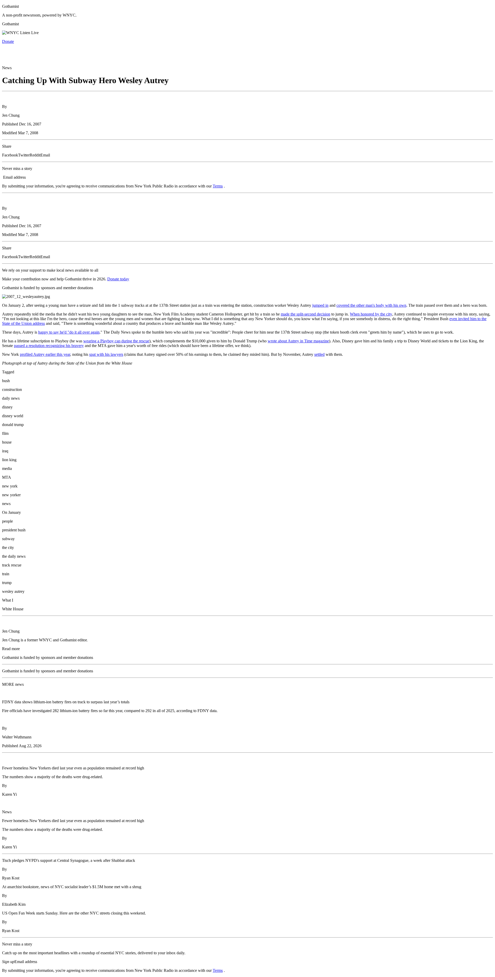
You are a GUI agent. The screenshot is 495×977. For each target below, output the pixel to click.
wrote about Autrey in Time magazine (298, 341)
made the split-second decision (305, 314)
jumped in (320, 305)
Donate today (118, 279)
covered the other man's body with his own (371, 305)
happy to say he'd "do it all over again (69, 332)
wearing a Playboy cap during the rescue (116, 341)
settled (319, 354)
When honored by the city (371, 314)
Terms (218, 186)
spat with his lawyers (106, 354)
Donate (8, 41)
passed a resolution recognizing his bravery (49, 345)
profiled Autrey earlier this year (45, 354)
